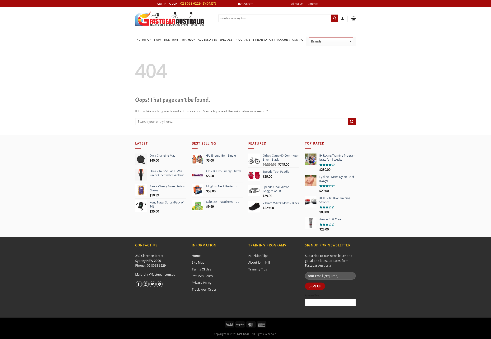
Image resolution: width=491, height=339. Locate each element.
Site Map (198, 262)
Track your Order (204, 289)
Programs (242, 39)
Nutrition (144, 39)
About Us (297, 4)
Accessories (207, 39)
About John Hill (259, 262)
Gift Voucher (279, 39)
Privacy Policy (201, 283)
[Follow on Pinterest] (159, 284)
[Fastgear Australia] (174, 18)
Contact (313, 4)
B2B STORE (245, 4)
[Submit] (334, 18)
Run (175, 39)
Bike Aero (260, 39)
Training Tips (257, 269)
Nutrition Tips (258, 256)
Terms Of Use (201, 269)
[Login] (342, 18)
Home (196, 256)
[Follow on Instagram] (146, 284)
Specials (225, 39)
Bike (167, 39)
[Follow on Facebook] (139, 284)
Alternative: (312, 295)
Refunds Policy (202, 276)
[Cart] (353, 18)
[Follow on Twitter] (152, 284)
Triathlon (187, 39)
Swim (157, 39)
